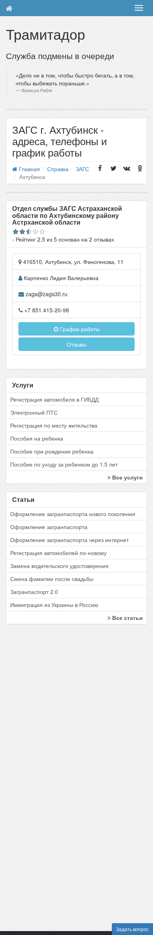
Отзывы (76, 344)
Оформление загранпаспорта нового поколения (72, 514)
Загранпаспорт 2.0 (34, 592)
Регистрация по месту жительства (53, 425)
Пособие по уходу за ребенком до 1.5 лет (64, 464)
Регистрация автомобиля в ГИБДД (54, 399)
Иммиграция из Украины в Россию (54, 605)
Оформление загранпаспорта (48, 527)
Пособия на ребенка (36, 438)
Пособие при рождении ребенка (51, 451)
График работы (79, 329)
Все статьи (127, 617)
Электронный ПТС (34, 412)
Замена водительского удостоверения (59, 566)
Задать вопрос (132, 929)
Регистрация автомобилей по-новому (58, 553)
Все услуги (127, 477)
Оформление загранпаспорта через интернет (69, 540)
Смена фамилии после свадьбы (51, 579)
